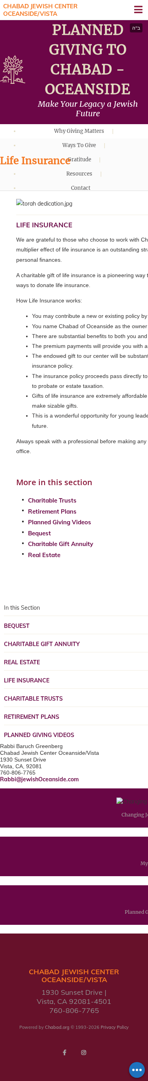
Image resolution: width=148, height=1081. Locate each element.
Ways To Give (79, 145)
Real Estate (44, 555)
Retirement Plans (52, 511)
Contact (80, 188)
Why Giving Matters (79, 131)
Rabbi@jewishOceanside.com (39, 779)
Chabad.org (57, 1027)
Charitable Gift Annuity (60, 544)
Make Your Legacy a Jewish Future (88, 108)
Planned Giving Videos (59, 522)
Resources (79, 173)
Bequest (39, 533)
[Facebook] (64, 1052)
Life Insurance (26, 680)
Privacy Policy (115, 1027)
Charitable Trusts (52, 500)
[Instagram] (83, 1052)
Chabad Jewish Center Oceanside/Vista (40, 10)
